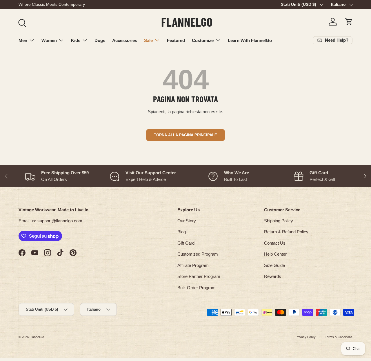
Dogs (99, 40)
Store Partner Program (198, 276)
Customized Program (197, 254)
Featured (176, 40)
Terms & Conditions (338, 337)
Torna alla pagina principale (185, 135)
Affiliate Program (193, 265)
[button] (349, 21)
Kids (75, 40)
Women (49, 40)
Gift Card (185, 243)
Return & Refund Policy (286, 231)
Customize (203, 40)
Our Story (186, 220)
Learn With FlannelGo (250, 40)
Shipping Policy (278, 220)
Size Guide (274, 265)
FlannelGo (37, 337)
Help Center (275, 254)
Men (23, 40)
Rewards (272, 276)
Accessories (124, 40)
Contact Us (274, 243)
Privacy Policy (306, 337)
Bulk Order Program (196, 287)
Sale (148, 40)
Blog (181, 231)
